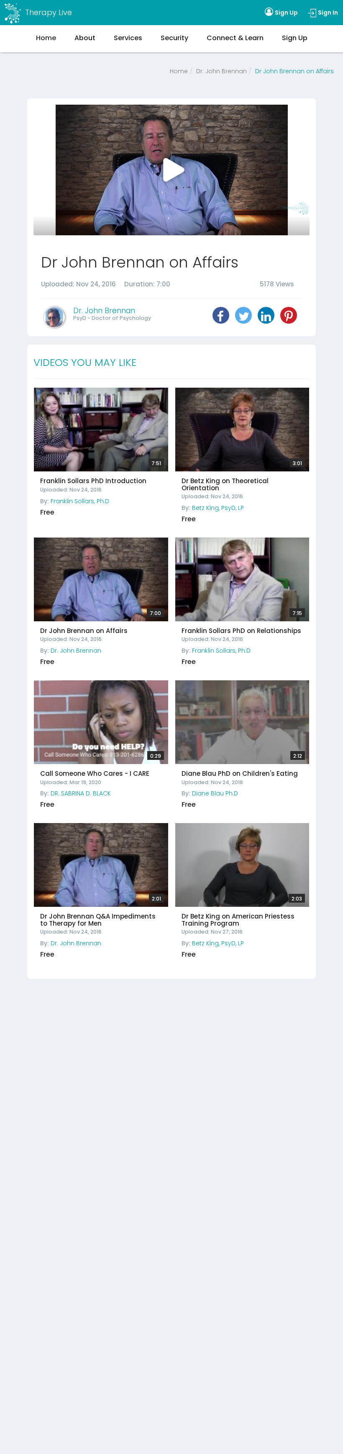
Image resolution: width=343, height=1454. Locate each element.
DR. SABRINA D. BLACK (81, 793)
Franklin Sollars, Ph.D (80, 501)
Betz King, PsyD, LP (218, 508)
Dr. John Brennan (221, 71)
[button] (220, 315)
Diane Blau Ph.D (215, 793)
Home (179, 71)
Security (174, 38)
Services (128, 38)
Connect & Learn (235, 38)
